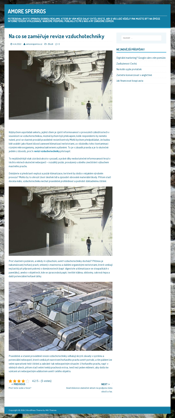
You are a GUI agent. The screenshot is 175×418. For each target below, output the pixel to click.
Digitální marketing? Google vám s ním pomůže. (141, 57)
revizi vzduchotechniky (47, 151)
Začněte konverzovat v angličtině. (134, 75)
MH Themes (51, 410)
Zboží (50, 44)
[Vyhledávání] (141, 38)
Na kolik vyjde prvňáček (129, 69)
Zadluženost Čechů (126, 63)
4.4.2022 (17, 44)
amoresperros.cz (34, 44)
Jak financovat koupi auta (129, 80)
